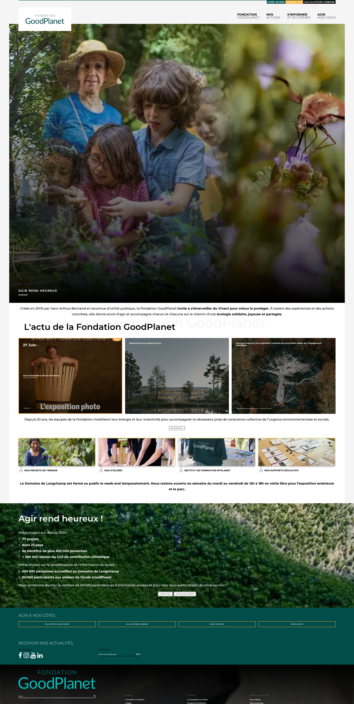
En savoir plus (177, 428)
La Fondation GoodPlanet (134, 699)
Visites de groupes (256, 703)
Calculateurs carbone (319, 2)
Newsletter (294, 2)
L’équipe (128, 703)
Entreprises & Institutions (196, 703)
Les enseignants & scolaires (197, 699)
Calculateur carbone (185, 594)
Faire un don (276, 2)
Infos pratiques (255, 699)
